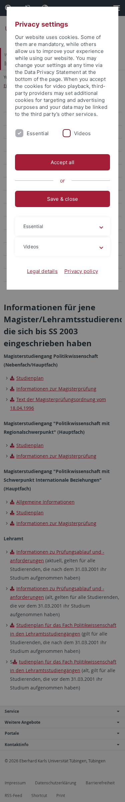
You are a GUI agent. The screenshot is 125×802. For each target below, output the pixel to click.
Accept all (62, 162)
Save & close (62, 199)
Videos (82, 133)
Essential (38, 133)
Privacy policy (81, 271)
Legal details (42, 271)
